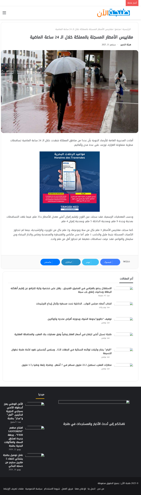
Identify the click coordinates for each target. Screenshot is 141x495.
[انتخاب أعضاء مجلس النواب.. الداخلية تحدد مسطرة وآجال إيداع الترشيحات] (123, 308)
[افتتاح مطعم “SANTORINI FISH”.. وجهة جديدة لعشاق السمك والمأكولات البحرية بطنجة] (34, 432)
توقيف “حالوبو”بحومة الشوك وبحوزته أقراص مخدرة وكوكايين (80, 319)
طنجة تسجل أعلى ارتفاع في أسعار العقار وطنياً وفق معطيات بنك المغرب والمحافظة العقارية (63, 334)
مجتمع (118, 29)
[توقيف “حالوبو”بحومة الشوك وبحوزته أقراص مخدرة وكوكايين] (123, 323)
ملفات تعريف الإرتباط (13, 489)
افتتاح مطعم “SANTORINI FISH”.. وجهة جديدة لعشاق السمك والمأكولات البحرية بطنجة (13, 436)
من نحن (100, 489)
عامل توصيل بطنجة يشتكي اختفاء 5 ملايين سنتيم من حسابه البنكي (13, 460)
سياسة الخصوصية (33, 489)
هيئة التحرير (126, 45)
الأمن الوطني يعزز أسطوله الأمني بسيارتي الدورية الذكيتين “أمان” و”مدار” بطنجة (13, 411)
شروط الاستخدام (52, 489)
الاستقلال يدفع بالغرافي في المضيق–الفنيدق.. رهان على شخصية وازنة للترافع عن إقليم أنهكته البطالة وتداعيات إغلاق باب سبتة (61, 290)
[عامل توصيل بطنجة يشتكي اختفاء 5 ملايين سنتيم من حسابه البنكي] (34, 459)
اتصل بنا (91, 489)
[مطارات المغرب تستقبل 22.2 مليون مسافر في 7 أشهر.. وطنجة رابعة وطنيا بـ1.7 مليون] (123, 369)
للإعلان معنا (80, 489)
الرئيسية (126, 29)
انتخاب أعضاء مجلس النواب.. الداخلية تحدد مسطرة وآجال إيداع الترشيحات (74, 303)
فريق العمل (67, 489)
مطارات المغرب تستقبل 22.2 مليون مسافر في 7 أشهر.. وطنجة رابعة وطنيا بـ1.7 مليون (67, 365)
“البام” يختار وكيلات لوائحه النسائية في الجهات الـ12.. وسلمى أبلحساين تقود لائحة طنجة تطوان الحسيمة (61, 351)
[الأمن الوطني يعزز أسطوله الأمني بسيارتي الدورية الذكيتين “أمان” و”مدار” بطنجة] (34, 408)
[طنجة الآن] (113, 13)
